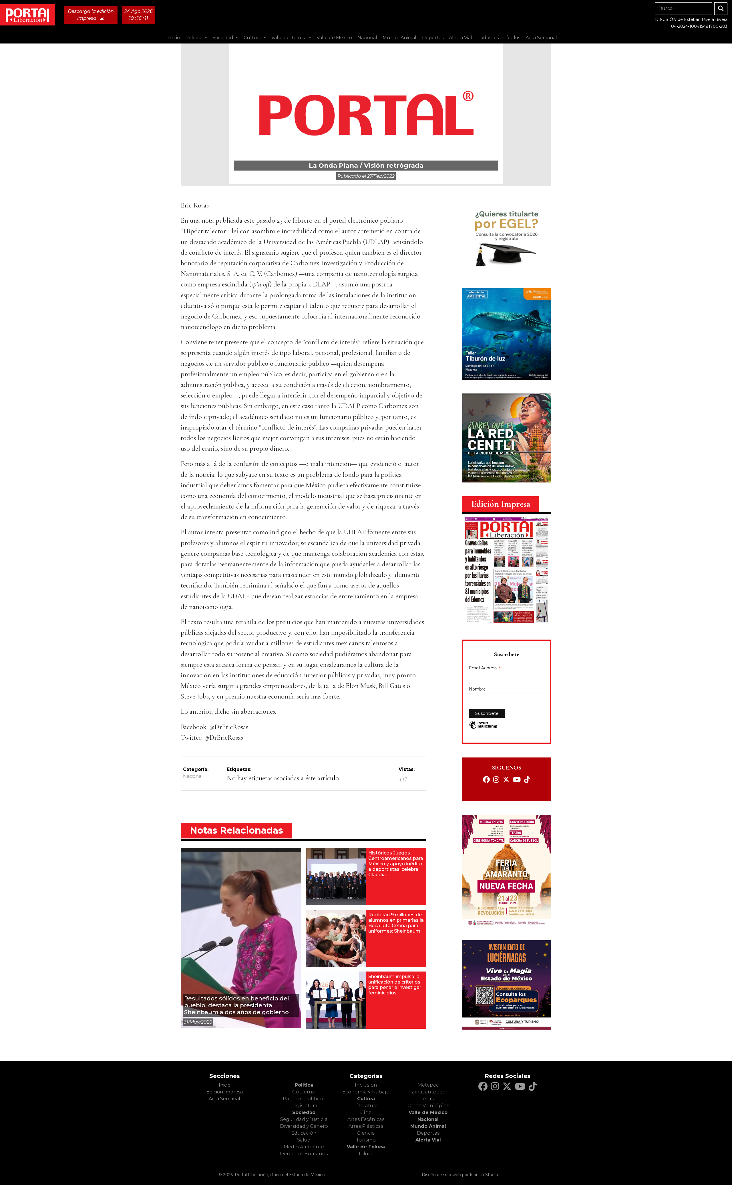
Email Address (485, 668)
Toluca (366, 1153)
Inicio (174, 37)
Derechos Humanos (304, 1153)
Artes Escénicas (365, 1119)
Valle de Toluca (366, 1147)
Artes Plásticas (366, 1126)
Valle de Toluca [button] (289, 37)
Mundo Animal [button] (399, 37)
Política (304, 1085)
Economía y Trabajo (365, 1092)
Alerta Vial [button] (460, 37)
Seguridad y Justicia (304, 1119)
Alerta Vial (428, 1140)
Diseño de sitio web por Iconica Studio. (460, 1174)
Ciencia (366, 1133)
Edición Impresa (224, 1092)
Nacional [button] (367, 37)
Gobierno (303, 1092)
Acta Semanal (541, 37)
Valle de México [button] (334, 37)
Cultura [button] (253, 37)
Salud (304, 1140)
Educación (304, 1133)
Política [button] (194, 37)
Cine (365, 1112)
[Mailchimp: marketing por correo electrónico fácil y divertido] (483, 728)
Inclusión (366, 1085)
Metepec (428, 1085)
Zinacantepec (428, 1092)
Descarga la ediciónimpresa (91, 15)
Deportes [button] (432, 37)
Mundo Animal (428, 1126)
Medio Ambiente (304, 1147)
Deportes (428, 1133)
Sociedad (304, 1112)
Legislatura (304, 1105)
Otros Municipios (428, 1105)
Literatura (366, 1105)
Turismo (366, 1140)
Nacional (193, 776)
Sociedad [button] (223, 37)
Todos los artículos (499, 37)
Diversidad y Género (304, 1126)
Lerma (428, 1098)
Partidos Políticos (304, 1098)
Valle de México (428, 1112)
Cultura (366, 1098)
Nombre (477, 689)
